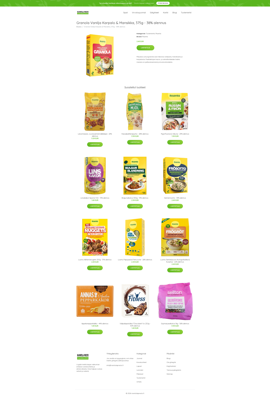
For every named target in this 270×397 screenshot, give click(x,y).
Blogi (174, 12)
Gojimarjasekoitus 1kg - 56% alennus (175, 324)
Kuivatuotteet (141, 362)
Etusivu (79, 27)
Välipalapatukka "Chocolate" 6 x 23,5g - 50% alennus (135, 325)
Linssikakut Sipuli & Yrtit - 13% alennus (95, 198)
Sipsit (125, 12)
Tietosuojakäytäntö (174, 370)
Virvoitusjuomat (139, 12)
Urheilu (139, 382)
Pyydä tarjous (163, 3)
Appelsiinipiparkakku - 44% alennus (95, 324)
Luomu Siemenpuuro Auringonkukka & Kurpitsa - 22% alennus (175, 261)
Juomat (139, 358)
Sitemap (170, 374)
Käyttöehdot (171, 366)
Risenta (158, 34)
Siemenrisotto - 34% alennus (175, 198)
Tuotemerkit (186, 12)
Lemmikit (140, 370)
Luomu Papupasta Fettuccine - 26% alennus (135, 260)
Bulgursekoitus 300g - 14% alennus (135, 198)
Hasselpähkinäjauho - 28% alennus (135, 134)
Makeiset (140, 374)
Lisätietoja (145, 48)
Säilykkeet (154, 12)
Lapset (139, 366)
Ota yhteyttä (171, 362)
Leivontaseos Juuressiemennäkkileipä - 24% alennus (95, 135)
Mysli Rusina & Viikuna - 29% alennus (175, 134)
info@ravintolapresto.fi (115, 365)
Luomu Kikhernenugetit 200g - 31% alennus (94, 260)
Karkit (165, 12)
